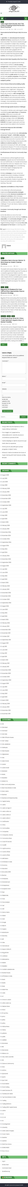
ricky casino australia (7, 1057)
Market (8, 316)
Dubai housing (20, 229)
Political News (5, 1026)
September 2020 (6, 680)
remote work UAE (8, 233)
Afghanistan (5, 754)
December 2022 (6, 592)
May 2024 (4, 549)
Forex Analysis (6, 902)
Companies (5, 831)
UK (2, 1120)
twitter (4, 1110)
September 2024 (6, 542)
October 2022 (6, 599)
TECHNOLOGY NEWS (7, 1094)
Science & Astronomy (8, 1063)
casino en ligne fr (6, 808)
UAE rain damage (14, 237)
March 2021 (5, 660)
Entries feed (5, 1164)
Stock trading (5, 1087)
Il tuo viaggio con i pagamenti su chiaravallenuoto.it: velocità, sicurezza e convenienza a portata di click (13, 435)
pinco (3, 1016)
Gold (3, 919)
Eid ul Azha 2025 (6, 872)
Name (4, 376)
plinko (3, 1020)
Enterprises (5, 878)
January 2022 (5, 626)
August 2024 (5, 545)
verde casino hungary (8, 1130)
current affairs (6, 855)
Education (5, 868)
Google (4, 922)
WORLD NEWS (5, 1147)
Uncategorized (6, 1124)
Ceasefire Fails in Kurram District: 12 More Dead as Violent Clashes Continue (13, 262)
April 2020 (4, 697)
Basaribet (4, 778)
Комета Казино (5, 1151)
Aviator (4, 764)
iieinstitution (5, 932)
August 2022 (5, 606)
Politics (4, 1030)
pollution (4, 1033)
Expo (3, 892)
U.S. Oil (4, 1117)
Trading (4, 1100)
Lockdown (4, 956)
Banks (3, 774)
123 (3, 724)
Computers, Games (7, 835)
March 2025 (5, 522)
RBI (3, 1046)
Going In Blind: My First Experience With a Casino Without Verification (13, 428)
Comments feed (6, 1168)
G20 (3, 909)
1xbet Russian (5, 751)
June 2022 (5, 609)
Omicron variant (6, 999)
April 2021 (4, 656)
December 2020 (6, 670)
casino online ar (6, 815)
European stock (6, 888)
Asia (3, 757)
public (3, 1036)
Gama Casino (6, 912)
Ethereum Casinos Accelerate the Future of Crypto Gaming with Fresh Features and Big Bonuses (14, 455)
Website (4, 389)
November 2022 (6, 596)
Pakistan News (6, 1006)
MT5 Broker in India (7, 976)
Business (3, 316)
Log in (3, 1161)
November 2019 (6, 713)
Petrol (3, 1009)
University (4, 1127)
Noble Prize (5, 989)
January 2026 (5, 492)
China (3, 825)
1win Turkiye (5, 741)
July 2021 (4, 646)
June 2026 (5, 481)
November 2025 (6, 498)
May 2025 (4, 515)
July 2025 (4, 508)
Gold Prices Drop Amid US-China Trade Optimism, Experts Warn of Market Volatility (12, 320)
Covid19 (4, 845)
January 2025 (5, 529)
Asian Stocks (5, 761)
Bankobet (4, 771)
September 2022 (6, 603)
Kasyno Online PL (6, 949)
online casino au (6, 1003)
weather (4, 1141)
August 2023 (5, 566)
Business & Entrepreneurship (9, 798)
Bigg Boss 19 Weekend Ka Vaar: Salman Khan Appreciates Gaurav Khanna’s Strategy (12, 291)
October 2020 (6, 676)
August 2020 (5, 683)
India (2, 287)
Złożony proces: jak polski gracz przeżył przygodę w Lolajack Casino (12, 448)
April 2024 (4, 552)
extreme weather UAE (12, 231)
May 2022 (4, 613)
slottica (4, 1070)
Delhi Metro (5, 858)
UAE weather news (10, 241)
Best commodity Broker (8, 784)
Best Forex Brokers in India (9, 788)
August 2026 (5, 475)
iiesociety (4, 936)
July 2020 (4, 687)
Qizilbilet (4, 1040)
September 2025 (6, 505)
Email (4, 382)
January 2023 (5, 589)
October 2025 (6, 502)
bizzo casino (5, 791)
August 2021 (5, 643)
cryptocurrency (6, 848)
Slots (3, 1067)
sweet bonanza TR (7, 1090)
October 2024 (6, 539)
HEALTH (4, 925)
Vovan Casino (6, 1134)
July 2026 (4, 478)
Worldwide (8, 1177)
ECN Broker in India (7, 862)
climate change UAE (11, 229)
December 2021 (6, 629)
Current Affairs (6, 851)
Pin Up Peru (5, 1013)
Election (4, 875)
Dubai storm (4, 231)
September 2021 (6, 639)
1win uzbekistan (6, 744)
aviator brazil (5, 767)
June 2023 (5, 572)
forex (3, 899)
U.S (3, 1114)
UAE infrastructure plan (15, 235)
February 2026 (6, 488)
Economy (4, 865)
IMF (3, 939)
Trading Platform (6, 1104)
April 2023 (4, 579)
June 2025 (5, 512)
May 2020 (4, 693)
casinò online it (6, 818)
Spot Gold (4, 1080)
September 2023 (6, 562)
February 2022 (6, 623)
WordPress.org (6, 1171)
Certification (5, 821)
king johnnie (5, 952)
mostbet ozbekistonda (8, 969)
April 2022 (4, 616)
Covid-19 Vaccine (7, 841)
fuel (3, 905)
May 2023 (4, 576)
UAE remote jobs (8, 239)
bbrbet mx (5, 781)
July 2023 (4, 569)
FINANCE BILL (5, 895)
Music (3, 979)
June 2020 (5, 690)
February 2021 (5, 663)
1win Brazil (4, 730)
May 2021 (4, 653)
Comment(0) (19, 29)
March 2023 (5, 582)
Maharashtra (5, 959)
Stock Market (5, 1083)
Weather (4, 1137)
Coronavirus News (7, 838)
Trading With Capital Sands (9, 1107)
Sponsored (5, 1073)
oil (2, 996)
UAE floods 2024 (5, 235)
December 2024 (6, 532)
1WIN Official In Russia (8, 737)
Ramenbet (5, 1043)
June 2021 (4, 650)
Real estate (5, 1050)
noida (3, 993)
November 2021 (6, 633)
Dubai (12, 29)
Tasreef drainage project (19, 233)
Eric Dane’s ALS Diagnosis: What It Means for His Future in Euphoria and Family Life (5, 344)
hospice (4, 929)
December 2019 (6, 710)
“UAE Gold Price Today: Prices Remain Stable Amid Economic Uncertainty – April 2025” (24, 344)
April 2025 (4, 518)
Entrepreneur (5, 885)
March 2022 (5, 619)
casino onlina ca (6, 811)
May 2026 (4, 485)
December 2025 (6, 495)
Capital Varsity (6, 801)
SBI (3, 1060)
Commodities (6, 828)
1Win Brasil (4, 727)
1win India (4, 734)
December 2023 (6, 559)
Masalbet (4, 966)
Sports (4, 1077)
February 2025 (6, 525)
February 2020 (6, 703)
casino (4, 804)
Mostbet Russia (6, 973)
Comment (5, 361)
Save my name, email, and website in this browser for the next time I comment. (6, 402)
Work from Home (6, 1144)
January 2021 (5, 666)
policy (3, 1023)
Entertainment (6, 882)
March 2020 (5, 700)
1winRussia (5, 747)
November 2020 (6, 673)
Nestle (3, 983)
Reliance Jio (5, 1053)
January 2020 (5, 707)
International (5, 946)
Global (4, 915)
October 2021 (5, 636)
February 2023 (6, 586)
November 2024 (6, 535)
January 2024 (5, 555)
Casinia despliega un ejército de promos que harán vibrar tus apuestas (14, 442)
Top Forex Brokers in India (9, 1097)
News (2, 22)
